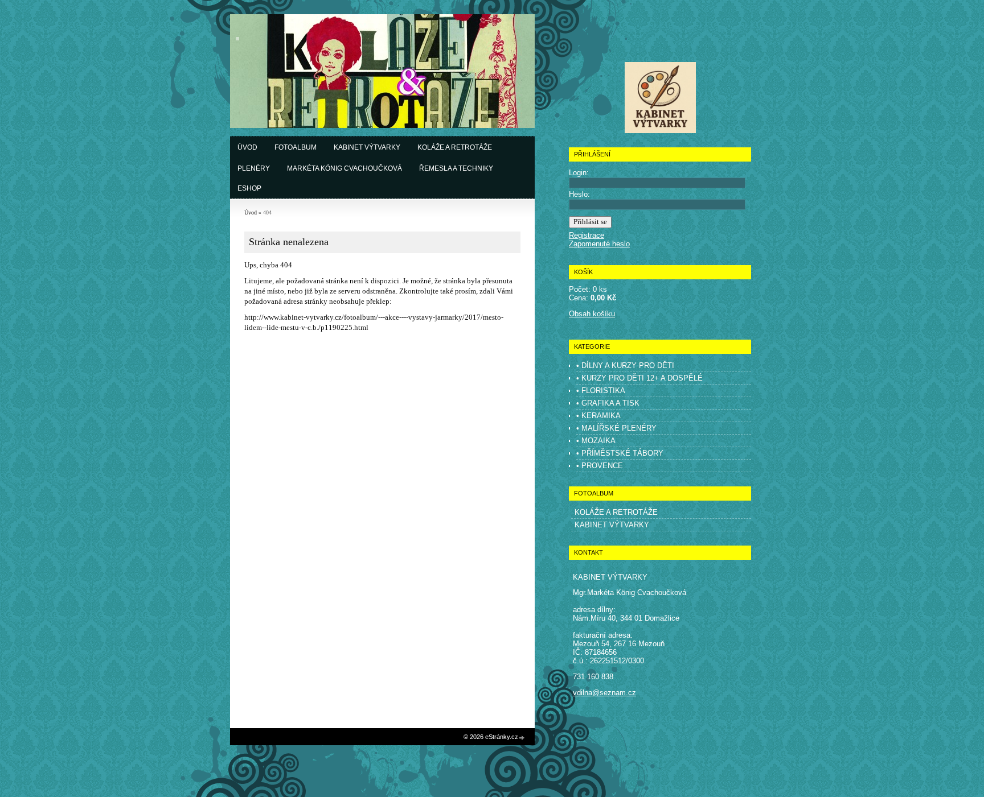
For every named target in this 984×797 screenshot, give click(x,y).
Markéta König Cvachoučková (344, 168)
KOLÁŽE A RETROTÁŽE (616, 512)
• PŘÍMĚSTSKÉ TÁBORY (619, 453)
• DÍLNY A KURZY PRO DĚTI (625, 365)
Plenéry (253, 168)
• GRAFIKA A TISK (607, 403)
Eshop (249, 188)
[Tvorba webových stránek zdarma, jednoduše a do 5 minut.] (522, 737)
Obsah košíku (592, 313)
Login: (579, 172)
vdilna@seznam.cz (604, 692)
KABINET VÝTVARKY (612, 525)
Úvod (247, 147)
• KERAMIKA (598, 415)
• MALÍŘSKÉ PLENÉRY (616, 428)
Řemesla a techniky (456, 168)
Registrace (586, 235)
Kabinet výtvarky (367, 147)
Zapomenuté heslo (599, 243)
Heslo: (579, 194)
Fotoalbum (295, 147)
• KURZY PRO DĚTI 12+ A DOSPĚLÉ (639, 378)
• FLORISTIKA (600, 390)
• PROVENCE (599, 465)
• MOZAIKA (596, 440)
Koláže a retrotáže (454, 147)
